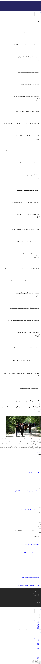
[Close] (40, 662)
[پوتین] (32, 227)
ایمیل (40, 526)
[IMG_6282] (36, 542)
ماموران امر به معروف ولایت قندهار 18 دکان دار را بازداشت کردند (24, 360)
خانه (37, 17)
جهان (37, 216)
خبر (38, 621)
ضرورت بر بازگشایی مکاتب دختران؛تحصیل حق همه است (27, 111)
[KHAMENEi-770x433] (32, 278)
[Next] (38, 663)
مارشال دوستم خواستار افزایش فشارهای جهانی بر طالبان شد (24, 347)
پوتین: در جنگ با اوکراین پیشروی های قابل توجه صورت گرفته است (25, 229)
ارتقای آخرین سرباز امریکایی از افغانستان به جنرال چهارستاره (26, 96)
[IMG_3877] (32, 121)
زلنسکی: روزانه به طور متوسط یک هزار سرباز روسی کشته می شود (28, 585)
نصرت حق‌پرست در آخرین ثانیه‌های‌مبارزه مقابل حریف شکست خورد (24, 308)
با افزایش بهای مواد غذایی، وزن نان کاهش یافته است (28, 214)
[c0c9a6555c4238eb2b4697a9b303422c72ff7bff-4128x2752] (36, 583)
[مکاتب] (32, 109)
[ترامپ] (32, 239)
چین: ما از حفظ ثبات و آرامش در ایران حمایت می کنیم (30, 560)
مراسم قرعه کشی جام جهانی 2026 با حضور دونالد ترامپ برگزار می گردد (23, 320)
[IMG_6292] (36, 558)
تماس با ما (37, 594)
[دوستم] (32, 345)
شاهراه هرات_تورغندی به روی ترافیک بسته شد (29, 174)
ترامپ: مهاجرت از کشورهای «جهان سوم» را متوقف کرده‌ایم (26, 162)
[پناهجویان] (32, 133)
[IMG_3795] (32, 172)
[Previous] (40, 663)
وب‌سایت (39, 528)
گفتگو (38, 625)
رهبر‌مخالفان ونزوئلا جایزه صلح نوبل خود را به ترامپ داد (30, 577)
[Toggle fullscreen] (36, 662)
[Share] (38, 662)
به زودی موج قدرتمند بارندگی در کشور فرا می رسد (31, 544)
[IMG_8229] (32, 385)
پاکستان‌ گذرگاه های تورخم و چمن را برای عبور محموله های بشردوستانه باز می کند (21, 268)
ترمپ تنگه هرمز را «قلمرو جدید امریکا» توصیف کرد (28, 241)
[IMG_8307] (32, 54)
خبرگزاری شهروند (34, 415)
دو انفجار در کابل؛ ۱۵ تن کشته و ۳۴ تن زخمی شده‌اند (28, 190)
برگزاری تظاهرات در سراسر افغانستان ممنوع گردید (28, 56)
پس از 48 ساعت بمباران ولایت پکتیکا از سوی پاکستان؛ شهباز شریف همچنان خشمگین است (20, 123)
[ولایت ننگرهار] (32, 290)
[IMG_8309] (32, 42)
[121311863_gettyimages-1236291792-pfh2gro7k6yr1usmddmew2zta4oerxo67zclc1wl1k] (32, 187)
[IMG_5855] (32, 266)
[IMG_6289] (36, 550)
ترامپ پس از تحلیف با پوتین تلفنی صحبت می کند (28, 72)
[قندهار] (32, 30)
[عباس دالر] (32, 370)
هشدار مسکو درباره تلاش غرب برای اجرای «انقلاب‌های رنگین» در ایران (28, 552)
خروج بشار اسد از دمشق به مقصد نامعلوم (30, 84)
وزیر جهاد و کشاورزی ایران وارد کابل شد (29, 388)
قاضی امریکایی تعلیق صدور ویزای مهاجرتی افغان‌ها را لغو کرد (26, 44)
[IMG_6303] (36, 575)
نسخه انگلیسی (35, 18)
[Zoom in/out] (33, 662)
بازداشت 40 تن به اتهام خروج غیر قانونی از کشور (27, 400)
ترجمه (37, 137)
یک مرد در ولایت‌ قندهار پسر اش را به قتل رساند (29, 32)
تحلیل (37, 98)
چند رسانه (37, 255)
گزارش (38, 622)
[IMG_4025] (32, 69)
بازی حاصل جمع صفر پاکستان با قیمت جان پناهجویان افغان (26, 135)
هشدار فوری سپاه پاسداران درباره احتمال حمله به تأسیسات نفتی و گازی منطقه (22, 150)
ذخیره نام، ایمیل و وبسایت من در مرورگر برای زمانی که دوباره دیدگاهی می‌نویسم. (27, 530)
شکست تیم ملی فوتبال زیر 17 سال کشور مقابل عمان (27, 332)
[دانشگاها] (23, 436)
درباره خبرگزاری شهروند (35, 591)
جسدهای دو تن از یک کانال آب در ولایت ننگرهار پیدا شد (27, 293)
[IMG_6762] (32, 148)
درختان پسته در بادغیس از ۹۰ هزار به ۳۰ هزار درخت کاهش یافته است (24, 202)
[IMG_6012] (32, 160)
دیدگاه (39, 522)
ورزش (38, 628)
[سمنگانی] (32, 398)
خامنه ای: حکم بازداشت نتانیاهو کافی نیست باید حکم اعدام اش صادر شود (23, 280)
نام (40, 524)
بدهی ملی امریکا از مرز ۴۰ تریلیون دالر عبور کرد (29, 253)
